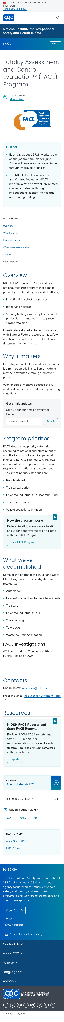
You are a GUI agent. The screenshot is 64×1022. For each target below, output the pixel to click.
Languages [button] (11, 972)
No (35, 818)
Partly (22, 818)
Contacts (7, 254)
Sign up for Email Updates (24, 934)
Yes (9, 818)
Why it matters (11, 233)
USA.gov (21, 1014)
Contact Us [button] (11, 944)
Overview (8, 225)
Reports (14, 759)
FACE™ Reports (14, 848)
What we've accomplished (16, 247)
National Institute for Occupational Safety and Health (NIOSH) (28, 31)
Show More (9, 261)
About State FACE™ (16, 841)
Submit (50, 421)
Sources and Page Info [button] (22, 798)
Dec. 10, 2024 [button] (17, 98)
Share (55, 798)
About (8, 918)
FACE (7, 44)
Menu (54, 44)
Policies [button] (9, 963)
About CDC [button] (11, 953)
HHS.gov (8, 1014)
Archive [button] (9, 981)
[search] (57, 17)
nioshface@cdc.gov (35, 688)
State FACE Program (22, 542)
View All (12, 910)
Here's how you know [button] (15, 8)
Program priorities (12, 240)
